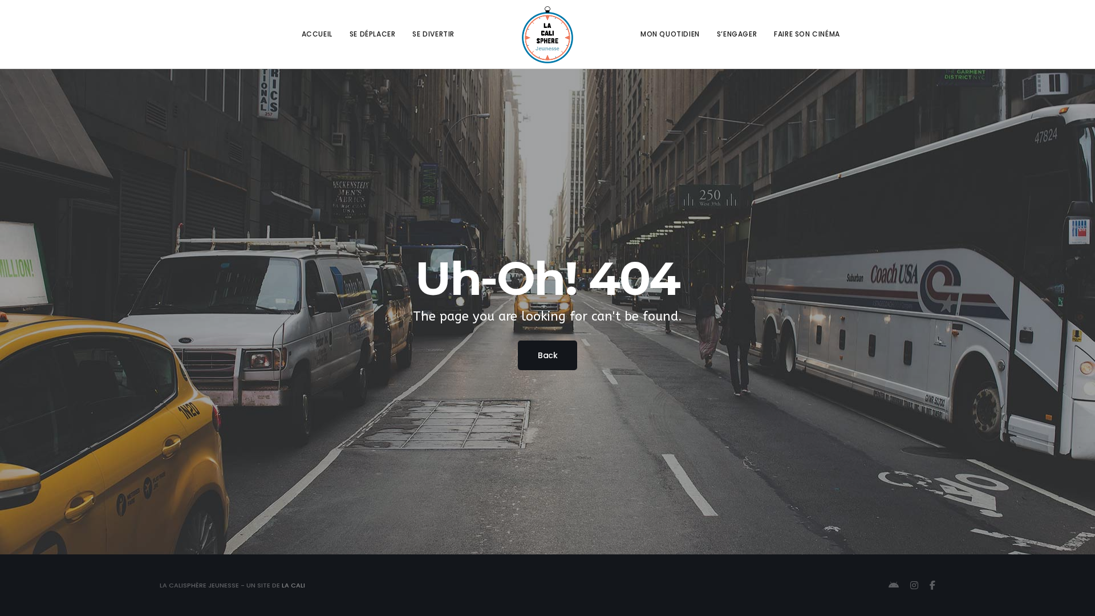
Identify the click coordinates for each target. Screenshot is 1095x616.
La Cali (293, 585)
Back (547, 355)
